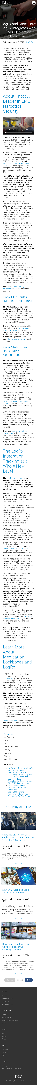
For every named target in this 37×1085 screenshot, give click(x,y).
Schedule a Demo (7, 1004)
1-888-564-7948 (7, 998)
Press (4, 1039)
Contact (4, 996)
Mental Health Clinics (13, 759)
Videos (4, 1036)
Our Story (5, 1052)
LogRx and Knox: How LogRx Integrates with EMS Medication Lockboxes (20, 770)
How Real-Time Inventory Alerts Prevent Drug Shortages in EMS (15, 947)
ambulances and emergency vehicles (18, 329)
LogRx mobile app (15, 478)
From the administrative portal (18, 618)
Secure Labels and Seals (10, 1020)
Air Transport (9, 737)
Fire (32, 42)
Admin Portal (6, 1017)
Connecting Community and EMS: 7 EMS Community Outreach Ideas (20, 777)
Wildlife (7, 756)
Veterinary (8, 753)
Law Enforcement (11, 747)
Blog (3, 1033)
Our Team (5, 1049)
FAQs (3, 1055)
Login (4, 1023)
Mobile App (5, 1014)
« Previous (9, 980)
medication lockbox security (15, 548)
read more (18, 863)
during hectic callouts (17, 339)
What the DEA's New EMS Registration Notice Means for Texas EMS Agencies (18, 837)
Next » (29, 980)
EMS (28, 42)
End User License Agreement (11, 1068)
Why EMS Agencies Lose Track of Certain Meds (15, 891)
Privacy (4, 1066)
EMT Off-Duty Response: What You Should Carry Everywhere (18, 787)
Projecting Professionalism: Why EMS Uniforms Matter (20, 782)
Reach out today (10, 721)
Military (7, 750)
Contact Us (5, 1001)
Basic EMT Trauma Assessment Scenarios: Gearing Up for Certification (20, 794)
